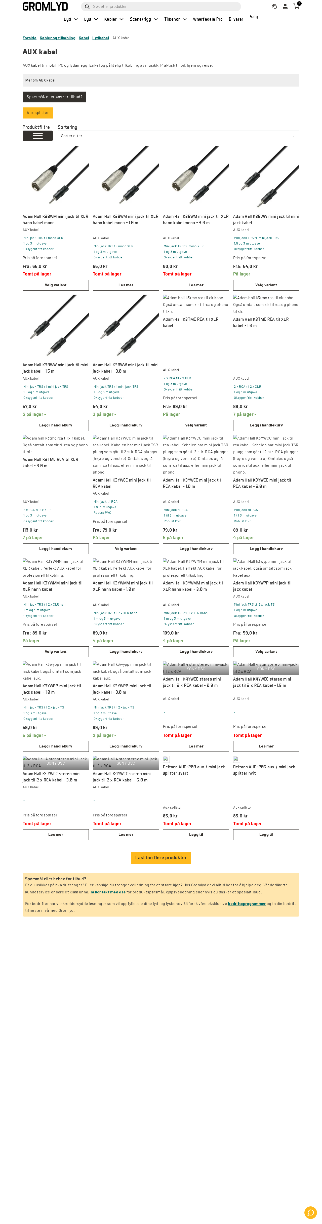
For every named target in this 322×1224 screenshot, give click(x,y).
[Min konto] (274, 6)
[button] (161, 80)
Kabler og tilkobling (57, 38)
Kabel (84, 38)
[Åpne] (38, 136)
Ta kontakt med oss (108, 892)
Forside (29, 38)
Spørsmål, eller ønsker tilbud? (54, 97)
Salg (254, 16)
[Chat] (310, 1212)
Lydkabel (100, 38)
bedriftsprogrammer (247, 904)
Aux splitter (38, 113)
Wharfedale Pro (208, 19)
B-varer (236, 19)
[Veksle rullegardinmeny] (75, 19)
